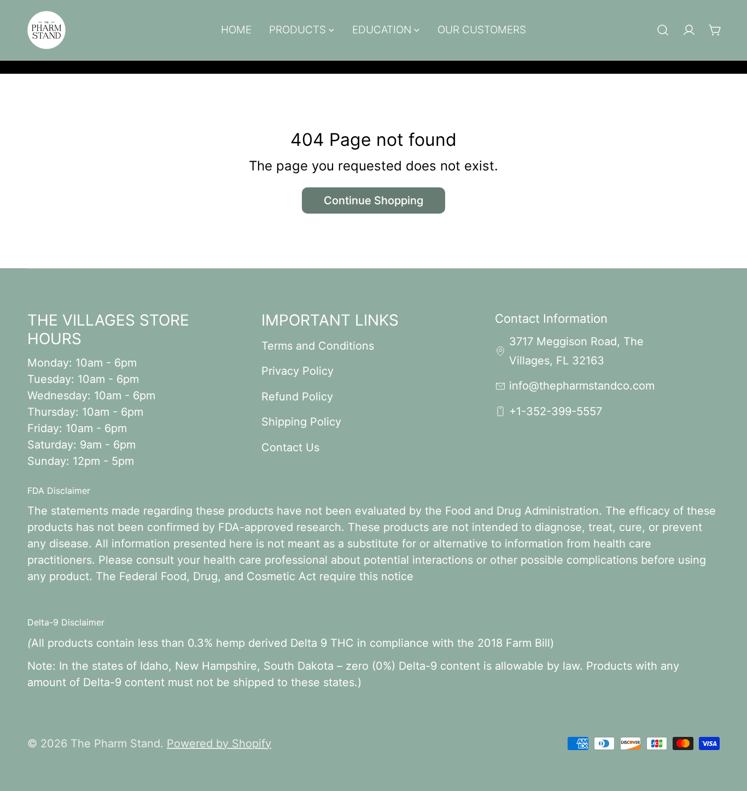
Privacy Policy (297, 370)
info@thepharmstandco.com (582, 385)
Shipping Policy (301, 421)
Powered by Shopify (219, 743)
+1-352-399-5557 (555, 411)
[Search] (663, 30)
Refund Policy (297, 396)
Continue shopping (373, 200)
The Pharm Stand (115, 743)
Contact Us (290, 447)
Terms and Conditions (317, 345)
